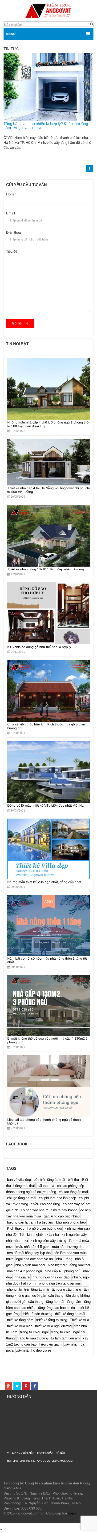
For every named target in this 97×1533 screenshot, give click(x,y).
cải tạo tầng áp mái (21, 1198)
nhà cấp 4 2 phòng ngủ (24, 1271)
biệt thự (73, 1180)
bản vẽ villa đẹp (19, 1180)
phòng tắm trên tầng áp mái (28, 1289)
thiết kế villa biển (19, 1326)
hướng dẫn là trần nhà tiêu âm (30, 1222)
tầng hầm (74, 1302)
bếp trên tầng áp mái (49, 1180)
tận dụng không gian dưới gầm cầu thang (47, 1292)
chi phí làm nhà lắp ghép (57, 1198)
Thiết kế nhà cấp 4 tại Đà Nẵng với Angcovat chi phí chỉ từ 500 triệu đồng (48, 489)
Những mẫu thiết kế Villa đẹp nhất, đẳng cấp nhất (44, 882)
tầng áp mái (55, 1302)
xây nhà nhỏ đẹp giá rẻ (33, 1350)
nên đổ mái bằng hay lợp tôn (29, 1253)
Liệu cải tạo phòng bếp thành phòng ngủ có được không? (44, 1121)
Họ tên (11, 194)
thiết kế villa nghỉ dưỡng (53, 1326)
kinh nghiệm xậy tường (48, 1241)
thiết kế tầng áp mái (70, 1314)
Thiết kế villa (79, 1320)
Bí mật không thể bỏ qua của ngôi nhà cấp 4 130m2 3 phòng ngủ (47, 1040)
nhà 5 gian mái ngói (30, 1265)
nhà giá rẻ (22, 1277)
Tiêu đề (11, 251)
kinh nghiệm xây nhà (43, 1234)
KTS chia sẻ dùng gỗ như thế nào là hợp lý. (39, 647)
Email (10, 213)
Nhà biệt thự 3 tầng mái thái (69, 1265)
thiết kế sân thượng (37, 1314)
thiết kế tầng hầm (20, 1320)
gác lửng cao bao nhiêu (62, 1216)
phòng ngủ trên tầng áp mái (60, 1283)
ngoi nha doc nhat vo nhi (34, 1259)
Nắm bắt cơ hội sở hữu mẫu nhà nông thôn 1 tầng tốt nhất (47, 960)
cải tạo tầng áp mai (73, 1192)
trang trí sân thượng (32, 1338)
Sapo (72, 1513)
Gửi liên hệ (20, 323)
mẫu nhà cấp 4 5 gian (32, 1247)
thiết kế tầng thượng (51, 1320)
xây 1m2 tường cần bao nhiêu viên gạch (47, 1341)
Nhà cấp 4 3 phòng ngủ (62, 1271)
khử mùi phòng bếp (71, 1222)
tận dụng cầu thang (66, 1289)
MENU (11, 34)
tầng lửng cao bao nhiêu (56, 1308)
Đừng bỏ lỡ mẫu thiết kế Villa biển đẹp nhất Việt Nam (46, 805)
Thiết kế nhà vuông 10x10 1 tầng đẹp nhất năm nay (46, 569)
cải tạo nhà (45, 1186)
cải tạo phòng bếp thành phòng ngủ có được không (45, 1189)
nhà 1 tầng (64, 1259)
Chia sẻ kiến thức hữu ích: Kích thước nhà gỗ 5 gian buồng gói (46, 726)
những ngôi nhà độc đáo (50, 1277)
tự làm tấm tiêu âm (65, 1338)
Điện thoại (13, 232)
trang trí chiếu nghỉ (34, 1332)
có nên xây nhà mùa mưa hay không (49, 1210)
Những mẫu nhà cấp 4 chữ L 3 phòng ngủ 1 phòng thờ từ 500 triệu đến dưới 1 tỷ (48, 424)
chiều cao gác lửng (45, 1204)
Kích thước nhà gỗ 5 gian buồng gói (34, 1228)
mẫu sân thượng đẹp (68, 1247)
